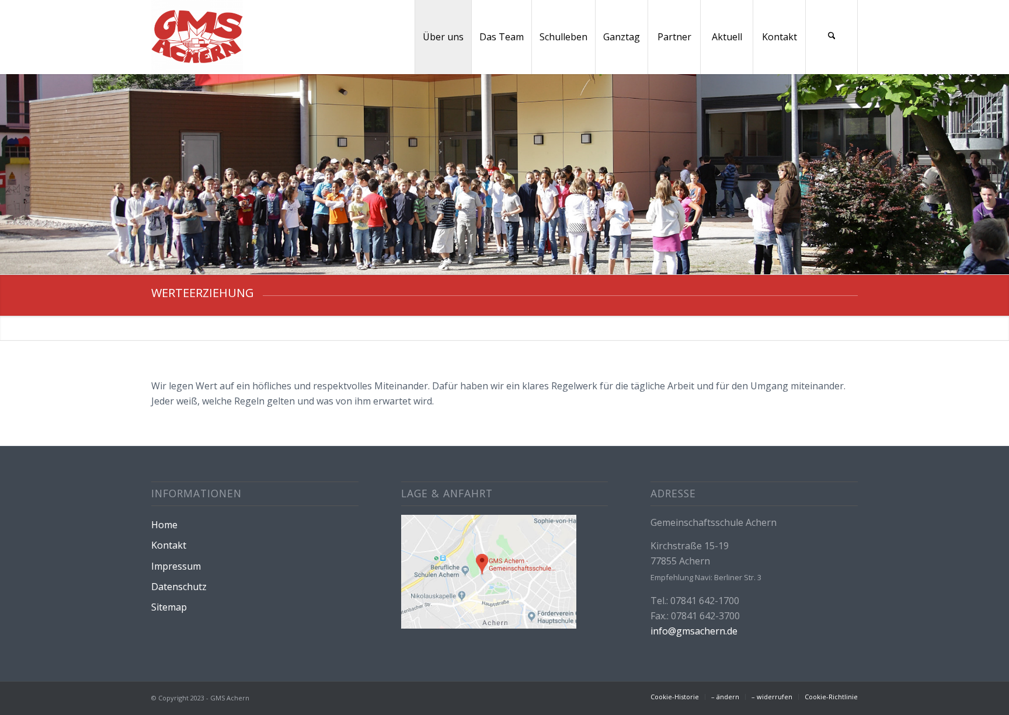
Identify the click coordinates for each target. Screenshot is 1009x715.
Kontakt (168, 545)
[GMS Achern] (197, 37)
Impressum (176, 566)
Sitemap (169, 607)
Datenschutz (179, 586)
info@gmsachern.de (693, 631)
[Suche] (831, 37)
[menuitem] (443, 37)
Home (164, 524)
